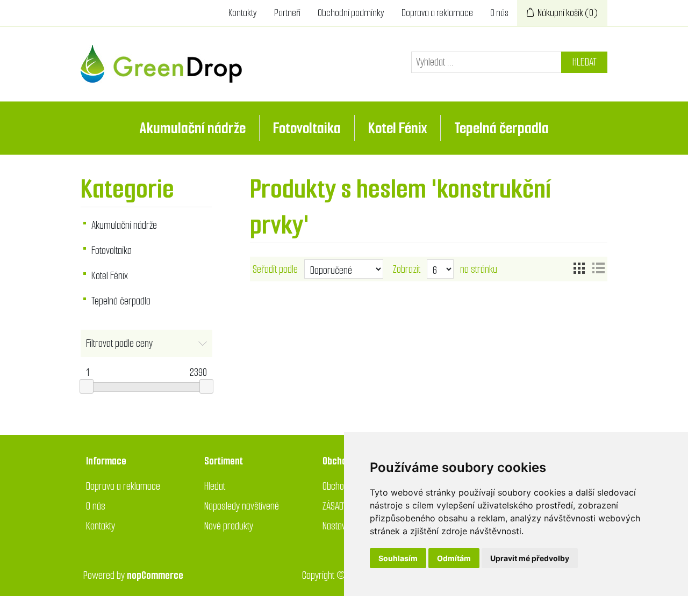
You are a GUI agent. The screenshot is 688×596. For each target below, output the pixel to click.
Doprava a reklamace (437, 12)
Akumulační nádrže (193, 128)
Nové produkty (228, 526)
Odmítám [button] (454, 558)
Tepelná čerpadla (501, 128)
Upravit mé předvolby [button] (529, 558)
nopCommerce (155, 575)
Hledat (584, 62)
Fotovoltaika (307, 128)
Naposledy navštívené (241, 506)
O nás (499, 12)
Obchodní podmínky (351, 12)
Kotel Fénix (397, 128)
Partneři (287, 12)
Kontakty (242, 12)
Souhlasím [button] (398, 558)
